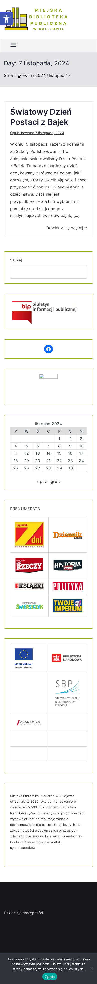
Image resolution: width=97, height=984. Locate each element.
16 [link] (70, 453)
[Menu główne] (13, 45)
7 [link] (48, 446)
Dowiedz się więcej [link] (64, 227)
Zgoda (50, 977)
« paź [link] (41, 481)
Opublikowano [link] (37, 133)
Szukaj (16, 260)
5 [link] (26, 446)
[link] (6, 18)
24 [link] (81, 460)
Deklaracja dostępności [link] (23, 913)
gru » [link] (56, 481)
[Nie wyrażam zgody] (90, 968)
